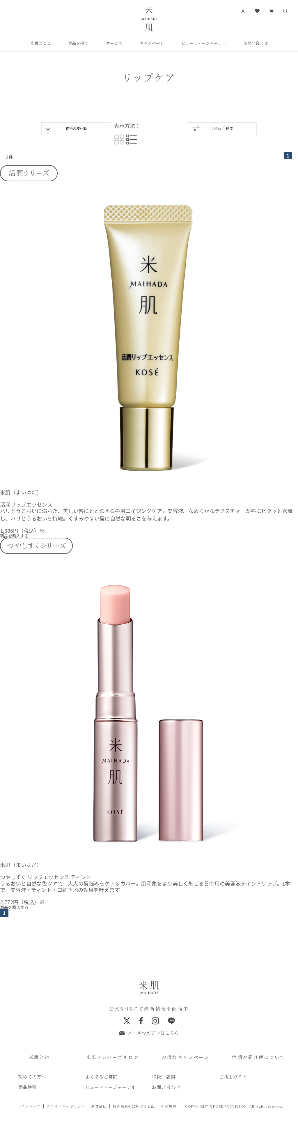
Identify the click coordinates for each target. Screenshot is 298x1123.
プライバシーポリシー (66, 1106)
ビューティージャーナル (110, 1087)
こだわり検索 (222, 129)
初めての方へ (32, 1077)
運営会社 (99, 1106)
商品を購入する (14, 536)
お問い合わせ (166, 1087)
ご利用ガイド (233, 1077)
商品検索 (27, 1087)
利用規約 (168, 1106)
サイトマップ (29, 1106)
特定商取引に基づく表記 (134, 1106)
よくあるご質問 (101, 1077)
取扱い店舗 (163, 1077)
